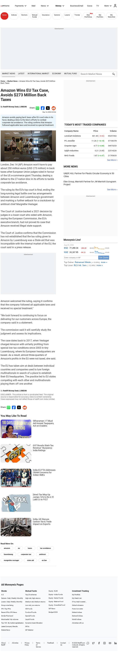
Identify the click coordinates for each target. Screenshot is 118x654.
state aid (30, 560)
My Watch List (76, 598)
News (43, 6)
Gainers (57, 15)
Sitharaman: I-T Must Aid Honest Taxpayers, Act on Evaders (43, 423)
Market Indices (77, 612)
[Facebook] (99, 645)
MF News (52, 609)
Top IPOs (8, 609)
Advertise (15, 643)
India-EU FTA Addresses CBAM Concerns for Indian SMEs (44, 472)
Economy (56, 73)
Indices (14, 15)
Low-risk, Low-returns (32, 605)
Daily (9, 598)
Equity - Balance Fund (56, 602)
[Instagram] (104, 645)
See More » (112, 189)
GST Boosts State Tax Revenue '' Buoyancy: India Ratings (43, 448)
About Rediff (3, 644)
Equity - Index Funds (56, 594)
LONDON (23, 107)
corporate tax (26, 554)
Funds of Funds (30, 612)
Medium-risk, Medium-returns (35, 602)
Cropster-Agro (70, 146)
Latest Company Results (9, 626)
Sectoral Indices (77, 616)
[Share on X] (93, 645)
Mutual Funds (34, 16)
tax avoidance (45, 548)
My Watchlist (111, 16)
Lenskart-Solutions (72, 136)
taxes (30, 548)
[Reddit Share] (53, 108)
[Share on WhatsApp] (88, 645)
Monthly (20, 598)
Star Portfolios (88, 16)
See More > (112, 160)
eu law (44, 560)
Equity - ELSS (53, 591)
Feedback (50, 643)
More (106, 6)
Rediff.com (81, 643)
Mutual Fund (70, 73)
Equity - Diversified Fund (57, 605)
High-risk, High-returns (32, 598)
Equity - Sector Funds (56, 598)
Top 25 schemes (31, 595)
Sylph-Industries (71, 150)
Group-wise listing (7, 605)
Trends (77, 15)
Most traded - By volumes (9, 619)
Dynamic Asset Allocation (34, 623)
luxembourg (8, 554)
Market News (8, 73)
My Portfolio (100, 16)
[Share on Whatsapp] (37, 108)
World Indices (76, 619)
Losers (67, 15)
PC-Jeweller (69, 141)
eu (19, 548)
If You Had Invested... (79, 602)
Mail (33, 6)
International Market (38, 73)
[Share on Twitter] (48, 108)
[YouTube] (110, 645)
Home (6, 6)
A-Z (2, 595)
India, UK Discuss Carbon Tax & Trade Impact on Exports (42, 521)
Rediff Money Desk (11, 107)
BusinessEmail (76, 6)
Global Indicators (77, 605)
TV (97, 6)
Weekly (14, 598)
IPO (2, 609)
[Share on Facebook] (43, 108)
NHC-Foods (69, 155)
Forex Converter (77, 609)
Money (58, 6)
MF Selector (29, 630)
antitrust (42, 554)
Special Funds (30, 616)
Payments (19, 6)
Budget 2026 (53, 612)
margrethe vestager (11, 560)
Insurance (45, 15)
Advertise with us (78, 623)
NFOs (27, 626)
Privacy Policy (27, 644)
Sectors (24, 15)
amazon (7, 548)
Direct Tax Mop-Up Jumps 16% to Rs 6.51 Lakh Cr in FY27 (43, 497)
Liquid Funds (29, 619)
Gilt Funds (28, 609)
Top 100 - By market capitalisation (12, 623)
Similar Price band (7, 616)
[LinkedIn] (115, 645)
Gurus (89, 6)
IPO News (13, 612)
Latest (21, 73)
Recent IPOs (5, 612)
